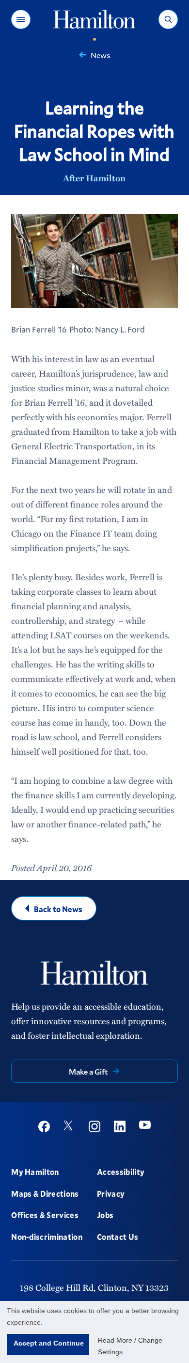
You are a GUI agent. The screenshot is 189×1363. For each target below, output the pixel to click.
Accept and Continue (49, 1343)
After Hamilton (94, 178)
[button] (21, 19)
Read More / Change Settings (130, 1346)
